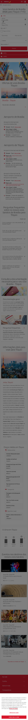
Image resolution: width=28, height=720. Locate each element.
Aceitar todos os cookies (14, 717)
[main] (14, 706)
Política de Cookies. (14, 708)
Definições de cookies (14, 712)
